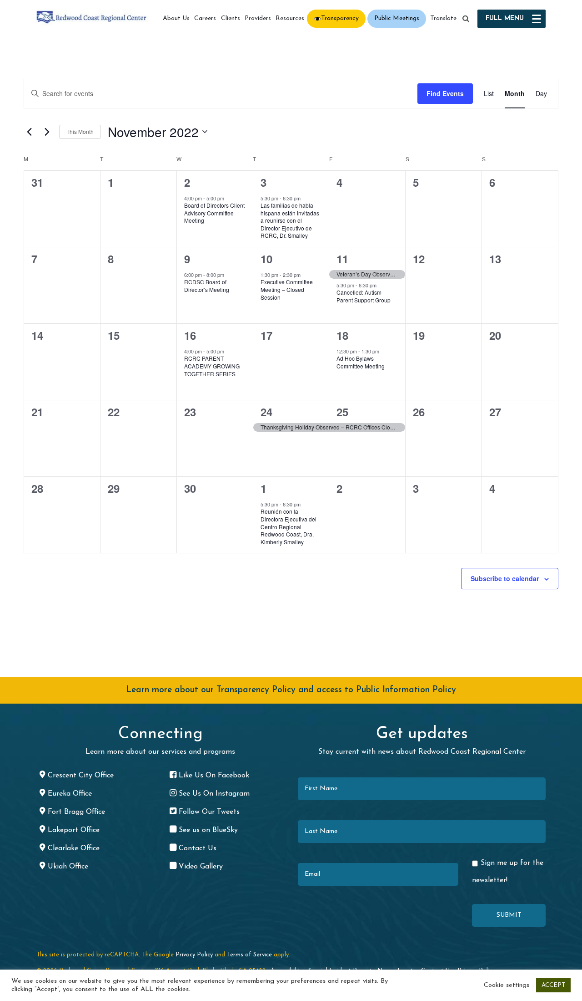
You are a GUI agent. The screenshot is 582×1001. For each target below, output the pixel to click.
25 (342, 411)
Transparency (340, 18)
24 (266, 411)
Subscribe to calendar (505, 578)
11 (342, 258)
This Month (80, 131)
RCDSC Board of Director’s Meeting (206, 285)
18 (342, 335)
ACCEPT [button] (553, 985)
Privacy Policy (194, 955)
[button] (466, 19)
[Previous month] (29, 131)
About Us (176, 18)
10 (266, 258)
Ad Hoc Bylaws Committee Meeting (360, 362)
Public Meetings (396, 18)
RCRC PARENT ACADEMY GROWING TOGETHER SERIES (212, 365)
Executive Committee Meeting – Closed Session (287, 289)
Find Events (445, 93)
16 (190, 335)
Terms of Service (249, 955)
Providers (258, 18)
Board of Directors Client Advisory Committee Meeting (214, 212)
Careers (205, 18)
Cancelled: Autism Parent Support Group (363, 296)
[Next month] (46, 131)
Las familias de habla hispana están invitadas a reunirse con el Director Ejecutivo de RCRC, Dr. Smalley (290, 220)
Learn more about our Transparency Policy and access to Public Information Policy (291, 690)
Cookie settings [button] (506, 985)
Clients (230, 18)
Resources (290, 18)
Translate (443, 18)
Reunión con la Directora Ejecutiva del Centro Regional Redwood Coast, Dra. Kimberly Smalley (288, 526)
